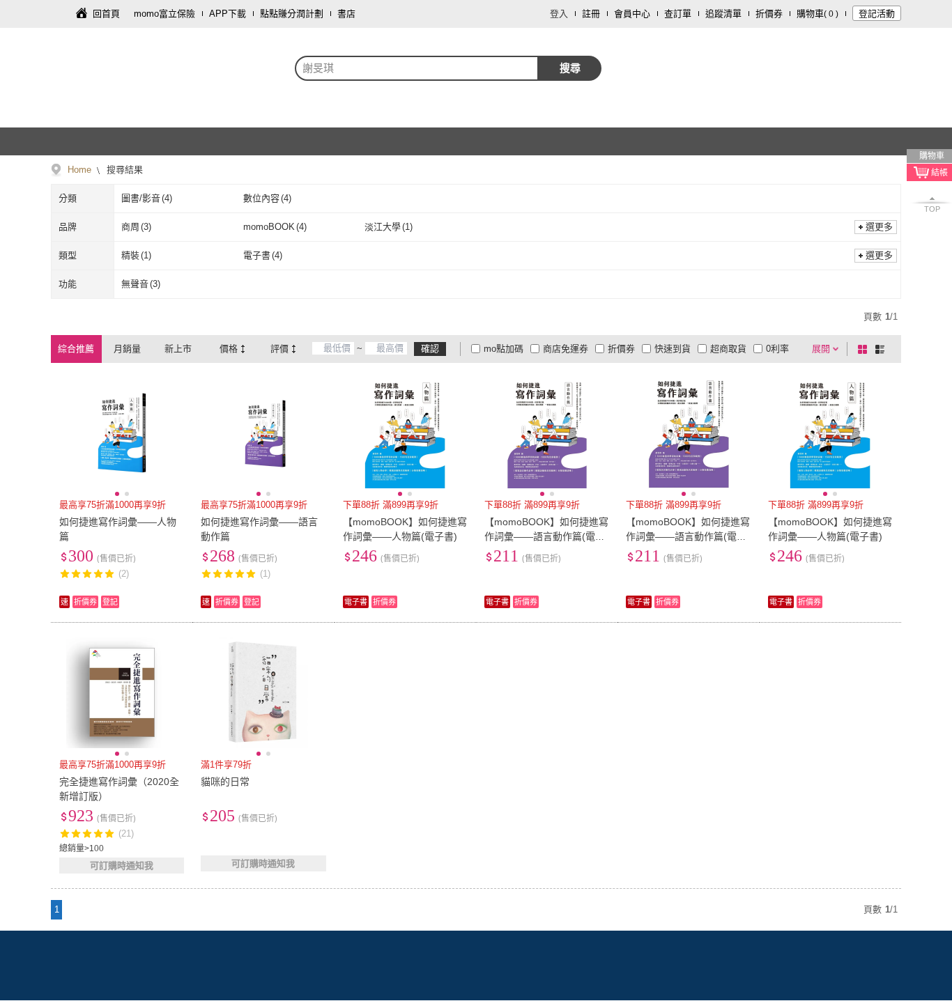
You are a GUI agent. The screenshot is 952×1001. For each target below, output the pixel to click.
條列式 (882, 349)
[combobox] (416, 68)
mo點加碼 (503, 348)
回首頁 (106, 13)
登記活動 (877, 13)
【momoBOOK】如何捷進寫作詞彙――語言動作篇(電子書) (546, 536)
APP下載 (227, 13)
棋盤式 (865, 349)
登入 (559, 13)
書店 (346, 13)
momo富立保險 (164, 13)
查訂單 (677, 13)
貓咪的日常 (225, 781)
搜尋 (570, 68)
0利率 (777, 348)
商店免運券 (565, 348)
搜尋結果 (123, 169)
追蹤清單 (723, 13)
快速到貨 (672, 348)
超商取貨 (728, 348)
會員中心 (632, 13)
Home (79, 169)
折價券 (769, 13)
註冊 (591, 13)
